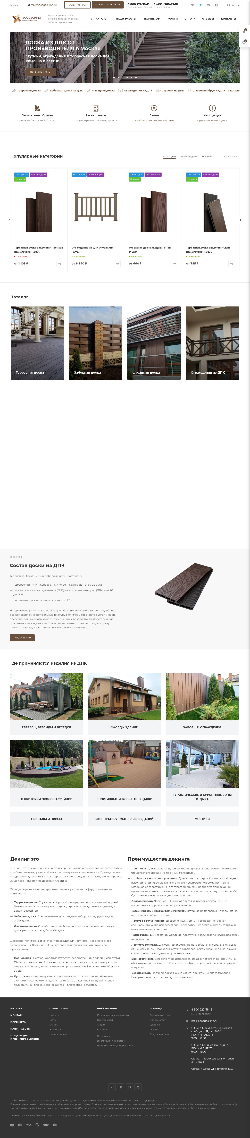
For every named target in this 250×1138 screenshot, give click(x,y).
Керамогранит (203, 451)
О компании (58, 1008)
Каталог (16, 1008)
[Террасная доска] (37, 343)
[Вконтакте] (193, 5)
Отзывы (53, 1024)
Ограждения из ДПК (138, 90)
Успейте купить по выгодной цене (154, 120)
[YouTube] (209, 5)
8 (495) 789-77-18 (166, 5)
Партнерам (18, 1022)
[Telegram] (201, 5)
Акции (101, 1024)
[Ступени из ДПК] (37, 421)
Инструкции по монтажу (111, 1040)
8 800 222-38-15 (140, 5)
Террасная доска (29, 90)
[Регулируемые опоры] (154, 421)
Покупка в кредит (160, 1034)
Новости (54, 1015)
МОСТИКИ (202, 819)
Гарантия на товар (160, 1015)
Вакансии (55, 1029)
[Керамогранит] (212, 421)
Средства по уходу (148, 530)
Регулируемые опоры (150, 451)
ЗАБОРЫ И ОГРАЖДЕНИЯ (202, 727)
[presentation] (9, 220)
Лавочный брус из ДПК (209, 90)
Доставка (155, 1024)
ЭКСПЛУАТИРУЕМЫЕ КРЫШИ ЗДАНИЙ (124, 819)
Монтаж (16, 1015)
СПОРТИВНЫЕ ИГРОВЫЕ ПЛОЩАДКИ (124, 799)
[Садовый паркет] (95, 500)
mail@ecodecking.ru (43, 4)
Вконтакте (112, 1087)
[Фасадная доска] (154, 343)
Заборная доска (87, 372)
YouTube (129, 1087)
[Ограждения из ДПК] (212, 343)
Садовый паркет (88, 530)
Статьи (53, 1020)
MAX (217, 5)
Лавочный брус (87, 451)
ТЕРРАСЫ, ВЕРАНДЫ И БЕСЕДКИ (46, 727)
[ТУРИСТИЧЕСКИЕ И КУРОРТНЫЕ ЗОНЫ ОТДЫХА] (202, 764)
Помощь (156, 1008)
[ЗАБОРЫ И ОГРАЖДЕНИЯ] (202, 696)
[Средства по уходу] (154, 500)
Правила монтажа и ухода (212, 120)
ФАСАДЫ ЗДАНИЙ (124, 727)
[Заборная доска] (95, 343)
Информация (107, 1008)
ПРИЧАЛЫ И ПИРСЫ (46, 819)
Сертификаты (105, 1020)
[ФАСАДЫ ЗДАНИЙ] (124, 696)
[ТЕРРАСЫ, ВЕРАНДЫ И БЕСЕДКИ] (46, 696)
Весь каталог (232, 157)
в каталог (234, 90)
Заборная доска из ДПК (66, 90)
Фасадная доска (103, 90)
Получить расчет (41, 72)
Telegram (120, 1087)
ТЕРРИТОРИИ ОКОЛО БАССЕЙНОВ (46, 799)
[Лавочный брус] (95, 421)
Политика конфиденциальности (115, 1045)
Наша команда (58, 1034)
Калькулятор (77, 4)
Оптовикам (103, 1036)
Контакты (102, 1029)
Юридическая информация (113, 1015)
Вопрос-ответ (157, 1020)
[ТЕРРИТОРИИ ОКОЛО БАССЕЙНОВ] (46, 764)
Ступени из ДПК (173, 90)
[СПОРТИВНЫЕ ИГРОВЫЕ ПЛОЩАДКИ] (124, 764)
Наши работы (20, 1028)
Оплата (154, 1029)
